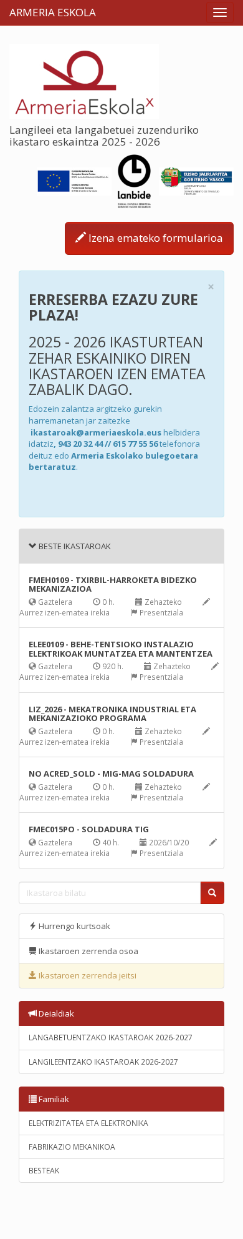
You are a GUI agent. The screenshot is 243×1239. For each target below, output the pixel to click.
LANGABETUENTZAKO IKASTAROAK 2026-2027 (111, 1037)
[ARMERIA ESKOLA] (84, 80)
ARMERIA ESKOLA (52, 12)
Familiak (53, 1099)
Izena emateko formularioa (154, 238)
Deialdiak (55, 1013)
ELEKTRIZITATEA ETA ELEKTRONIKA (88, 1123)
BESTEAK (44, 1170)
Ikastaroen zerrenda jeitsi (86, 975)
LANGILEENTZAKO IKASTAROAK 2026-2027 (103, 1062)
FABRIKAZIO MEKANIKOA (72, 1147)
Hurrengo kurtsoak (73, 926)
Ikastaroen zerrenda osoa (87, 951)
